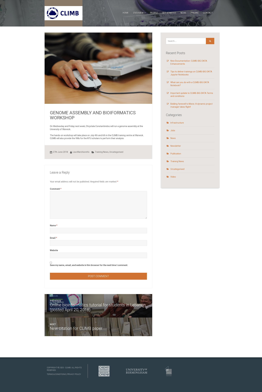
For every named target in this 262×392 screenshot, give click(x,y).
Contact (208, 13)
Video (173, 177)
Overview (138, 13)
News (183, 13)
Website (54, 250)
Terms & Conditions (56, 374)
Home (126, 13)
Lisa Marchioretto (81, 152)
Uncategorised (116, 152)
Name (53, 225)
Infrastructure (177, 123)
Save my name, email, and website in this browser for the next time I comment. (89, 265)
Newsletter (175, 146)
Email (53, 238)
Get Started (169, 13)
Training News (101, 152)
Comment (55, 189)
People (154, 13)
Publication (175, 153)
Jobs (172, 130)
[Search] (210, 41)
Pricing (195, 13)
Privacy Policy (74, 374)
